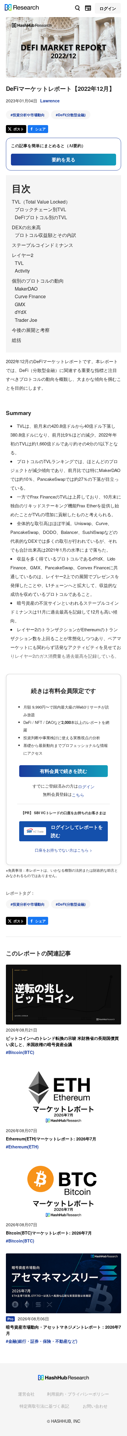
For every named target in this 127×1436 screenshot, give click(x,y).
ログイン (86, 786)
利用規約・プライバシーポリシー (78, 1394)
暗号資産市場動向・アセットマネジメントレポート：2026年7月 (63, 1330)
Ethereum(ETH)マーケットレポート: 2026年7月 (51, 1139)
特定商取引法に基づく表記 (44, 1406)
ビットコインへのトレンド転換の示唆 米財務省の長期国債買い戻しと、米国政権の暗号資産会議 (62, 1041)
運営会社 (26, 1394)
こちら (78, 795)
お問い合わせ (95, 1406)
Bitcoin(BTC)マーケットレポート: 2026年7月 (49, 1233)
